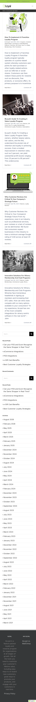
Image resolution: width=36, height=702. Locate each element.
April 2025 (8, 432)
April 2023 (8, 528)
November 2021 (10, 601)
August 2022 (9, 562)
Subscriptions (26, 127)
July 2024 (7, 467)
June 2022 (8, 571)
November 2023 (10, 497)
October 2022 (9, 554)
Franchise (12, 45)
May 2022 (7, 575)
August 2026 (9, 419)
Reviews (7, 205)
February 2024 (9, 489)
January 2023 (9, 541)
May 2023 (7, 523)
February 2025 (9, 441)
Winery (25, 282)
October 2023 (9, 502)
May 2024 (8, 476)
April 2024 (8, 480)
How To (24, 45)
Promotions (18, 47)
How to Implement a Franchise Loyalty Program (17, 38)
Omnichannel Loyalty (10, 127)
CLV (21, 123)
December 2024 (10, 450)
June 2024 (8, 471)
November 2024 (10, 454)
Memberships (8, 47)
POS (13, 47)
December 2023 (10, 493)
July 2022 (7, 567)
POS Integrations (10, 356)
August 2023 (9, 510)
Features (7, 45)
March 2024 (8, 484)
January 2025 (9, 445)
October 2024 (9, 458)
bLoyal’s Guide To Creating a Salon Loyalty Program (16, 120)
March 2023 (8, 532)
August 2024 (9, 463)
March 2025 (8, 437)
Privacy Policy (9, 694)
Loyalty (28, 45)
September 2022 (10, 558)
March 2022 (8, 584)
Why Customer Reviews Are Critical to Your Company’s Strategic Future (16, 199)
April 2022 (8, 579)
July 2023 (7, 515)
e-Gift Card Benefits (12, 360)
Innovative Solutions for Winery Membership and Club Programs (17, 276)
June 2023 (8, 519)
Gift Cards (18, 45)
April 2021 (7, 618)
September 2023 (10, 506)
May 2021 (7, 614)
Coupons (22, 42)
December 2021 (10, 597)
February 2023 (9, 536)
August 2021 (8, 605)
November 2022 (10, 549)
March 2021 (8, 623)
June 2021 (8, 610)
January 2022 (9, 592)
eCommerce (15, 43)
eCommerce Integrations (13, 351)
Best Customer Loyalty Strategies (17, 364)
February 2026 (9, 424)
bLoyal (8, 42)
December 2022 (10, 545)
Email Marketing (24, 43)
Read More (7, 87)
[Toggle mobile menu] (32, 6)
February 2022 (9, 588)
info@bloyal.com (25, 1)
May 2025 (7, 428)
